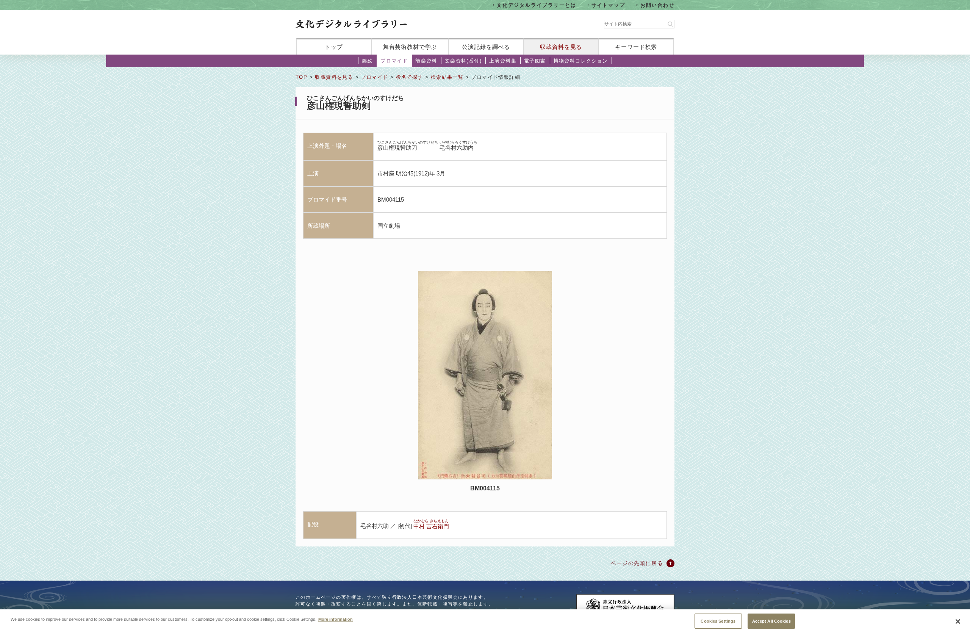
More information (335, 619)
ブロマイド (394, 61)
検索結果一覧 (447, 77)
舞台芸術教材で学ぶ (410, 47)
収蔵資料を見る (561, 47)
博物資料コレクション (581, 61)
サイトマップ (608, 4)
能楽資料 (426, 61)
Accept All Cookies (771, 620)
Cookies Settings (718, 620)
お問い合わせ (657, 4)
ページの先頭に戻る (636, 563)
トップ (334, 47)
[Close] (958, 621)
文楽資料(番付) (463, 61)
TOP (301, 77)
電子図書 (535, 61)
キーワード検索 (636, 47)
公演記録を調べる (486, 47)
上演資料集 (502, 61)
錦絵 (367, 61)
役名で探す (409, 77)
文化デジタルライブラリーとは (536, 4)
